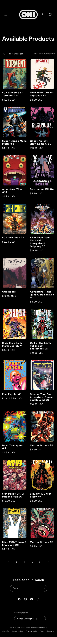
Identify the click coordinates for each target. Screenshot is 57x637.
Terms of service (47, 631)
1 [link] (8, 561)
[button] (6, 14)
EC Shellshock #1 (13, 237)
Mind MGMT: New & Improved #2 (14, 544)
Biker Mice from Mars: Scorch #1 (12, 344)
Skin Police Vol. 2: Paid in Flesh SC (13, 495)
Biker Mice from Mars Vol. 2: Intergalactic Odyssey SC (40, 242)
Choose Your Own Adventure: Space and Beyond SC (41, 397)
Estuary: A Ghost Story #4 (40, 495)
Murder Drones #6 (41, 445)
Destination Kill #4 (42, 189)
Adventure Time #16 (12, 191)
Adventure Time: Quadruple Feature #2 (42, 294)
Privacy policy (32, 631)
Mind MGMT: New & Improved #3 (42, 94)
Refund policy (17, 631)
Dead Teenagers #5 (12, 447)
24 (40, 562)
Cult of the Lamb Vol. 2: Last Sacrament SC (40, 346)
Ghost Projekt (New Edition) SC (40, 142)
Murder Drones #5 (41, 542)
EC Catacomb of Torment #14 (12, 94)
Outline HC (9, 291)
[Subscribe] (44, 588)
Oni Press (21, 628)
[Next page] (48, 562)
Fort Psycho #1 (11, 394)
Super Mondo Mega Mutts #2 (14, 142)
